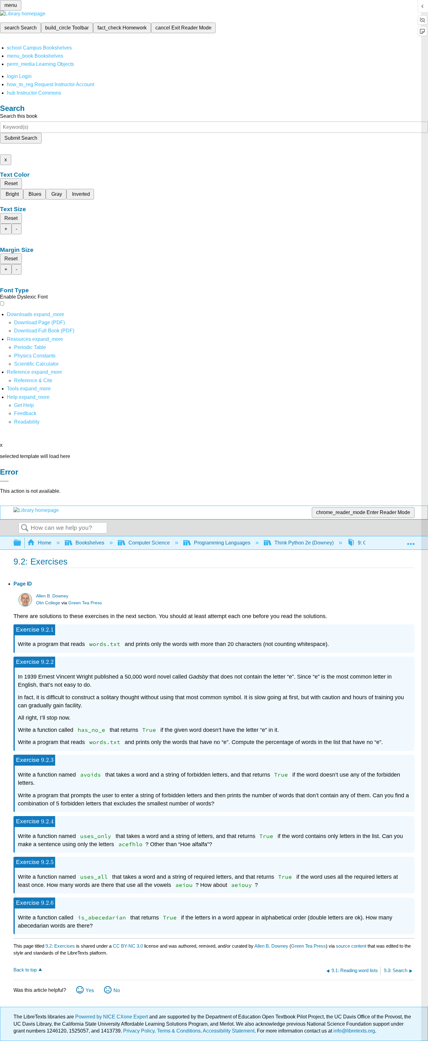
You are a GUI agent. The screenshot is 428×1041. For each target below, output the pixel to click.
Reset (11, 183)
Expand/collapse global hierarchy (21, 543)
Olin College (48, 603)
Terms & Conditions (179, 1030)
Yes (90, 990)
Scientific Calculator (36, 364)
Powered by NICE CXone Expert (112, 1016)
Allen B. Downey (52, 596)
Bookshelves (90, 542)
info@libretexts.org (353, 1030)
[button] (25, 413)
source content (351, 946)
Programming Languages (222, 542)
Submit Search (20, 138)
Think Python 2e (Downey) (304, 542)
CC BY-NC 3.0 (128, 946)
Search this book (18, 116)
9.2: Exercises (60, 946)
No (116, 990)
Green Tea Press (85, 603)
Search (24, 528)
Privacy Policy (138, 1030)
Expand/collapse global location (411, 541)
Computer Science (149, 542)
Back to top (25, 969)
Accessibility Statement (228, 1030)
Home (45, 542)
